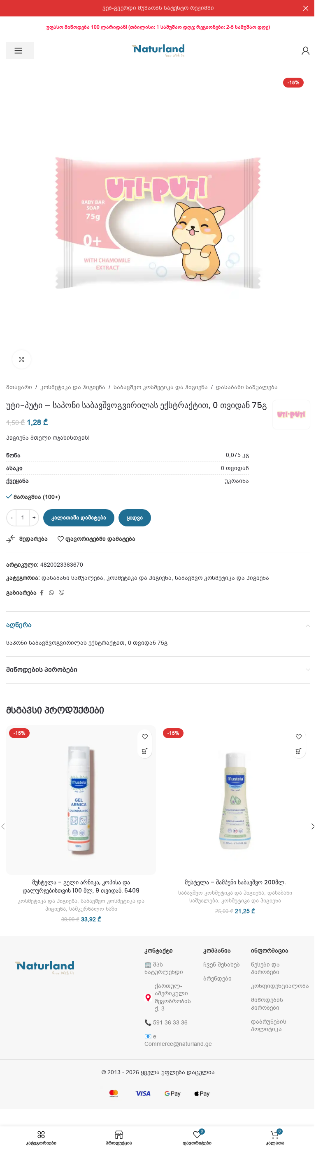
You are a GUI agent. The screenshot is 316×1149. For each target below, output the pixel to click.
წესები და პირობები (265, 968)
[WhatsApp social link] (51, 593)
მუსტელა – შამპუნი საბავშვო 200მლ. (235, 882)
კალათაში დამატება (78, 517)
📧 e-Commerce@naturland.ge (169, 1040)
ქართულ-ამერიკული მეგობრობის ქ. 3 (173, 997)
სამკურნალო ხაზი (93, 909)
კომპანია (217, 951)
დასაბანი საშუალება (247, 387)
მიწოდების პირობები (267, 1003)
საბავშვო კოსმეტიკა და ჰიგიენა (161, 387)
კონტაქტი (158, 951)
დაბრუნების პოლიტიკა (268, 1025)
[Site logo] (158, 50)
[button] (144, 751)
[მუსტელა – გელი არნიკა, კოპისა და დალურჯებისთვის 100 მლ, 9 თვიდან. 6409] (81, 800)
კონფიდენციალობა (276, 986)
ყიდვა (135, 517)
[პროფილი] (305, 50)
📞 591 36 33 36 (166, 1023)
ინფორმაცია (269, 951)
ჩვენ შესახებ (221, 965)
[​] (20, 50)
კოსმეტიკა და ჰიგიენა (72, 387)
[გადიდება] (21, 359)
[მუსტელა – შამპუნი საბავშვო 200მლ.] (235, 800)
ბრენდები (217, 979)
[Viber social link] (61, 593)
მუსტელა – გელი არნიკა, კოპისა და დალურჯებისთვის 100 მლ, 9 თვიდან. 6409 (81, 886)
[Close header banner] (305, 8)
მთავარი (19, 387)
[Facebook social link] (41, 593)
